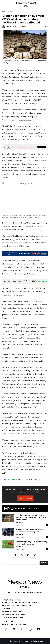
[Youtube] (38, 629)
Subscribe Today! (25, 498)
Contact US (7, 621)
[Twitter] (21, 554)
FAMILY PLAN (7, 603)
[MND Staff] (4, 26)
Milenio (35, 479)
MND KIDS (6, 606)
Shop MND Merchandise (12, 612)
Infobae (25, 479)
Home (4, 11)
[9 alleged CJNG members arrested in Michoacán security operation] (8, 532)
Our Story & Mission (11, 600)
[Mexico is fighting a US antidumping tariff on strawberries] (8, 544)
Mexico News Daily (14, 641)
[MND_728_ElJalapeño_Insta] (25, 147)
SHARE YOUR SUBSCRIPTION (26, 603)
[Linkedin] (28, 554)
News (10, 11)
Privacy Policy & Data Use (14, 624)
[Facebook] (15, 554)
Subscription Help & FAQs (13, 615)
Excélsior (13, 479)
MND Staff (10, 27)
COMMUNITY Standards (12, 618)
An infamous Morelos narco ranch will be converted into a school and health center (31, 517)
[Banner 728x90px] (25, 281)
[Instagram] (34, 554)
